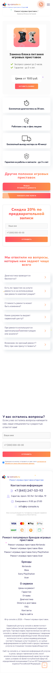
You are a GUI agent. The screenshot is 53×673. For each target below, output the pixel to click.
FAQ (26, 606)
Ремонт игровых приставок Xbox (26, 548)
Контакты (27, 610)
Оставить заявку (26, 86)
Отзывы (26, 595)
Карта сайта (26, 614)
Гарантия (26, 592)
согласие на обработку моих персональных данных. (25, 462)
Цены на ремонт (26, 588)
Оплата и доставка (26, 603)
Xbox (26, 570)
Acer (26, 577)
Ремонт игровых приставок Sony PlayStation (26, 552)
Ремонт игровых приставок (25, 11)
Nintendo (26, 566)
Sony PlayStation (26, 574)
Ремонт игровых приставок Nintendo (26, 545)
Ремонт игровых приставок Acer (26, 556)
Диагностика (26, 599)
